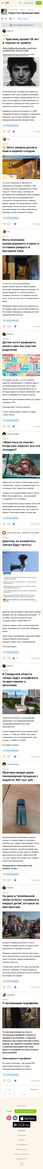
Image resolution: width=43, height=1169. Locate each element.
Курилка (31, 9)
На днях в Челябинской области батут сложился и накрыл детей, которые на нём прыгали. (20, 901)
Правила (21, 1140)
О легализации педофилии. (20, 1003)
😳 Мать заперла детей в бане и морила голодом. (19, 149)
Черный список (21, 1149)
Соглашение (21, 1135)
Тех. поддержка (21, 1145)
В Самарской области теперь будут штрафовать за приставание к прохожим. (20, 679)
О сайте (9, 1111)
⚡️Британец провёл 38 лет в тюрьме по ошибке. (20, 41)
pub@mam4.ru (21, 1159)
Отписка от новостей (21, 1154)
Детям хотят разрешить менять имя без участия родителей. (19, 346)
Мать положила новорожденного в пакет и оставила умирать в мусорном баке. (20, 245)
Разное (22, 9)
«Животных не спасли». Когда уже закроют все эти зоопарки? (21, 446)
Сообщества (13, 9)
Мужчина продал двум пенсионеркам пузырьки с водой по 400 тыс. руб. (20, 776)
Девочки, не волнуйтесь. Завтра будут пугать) (19, 542)
